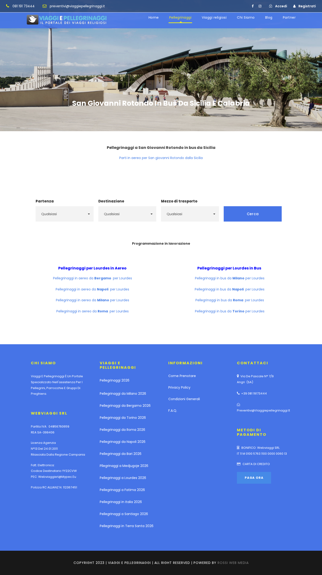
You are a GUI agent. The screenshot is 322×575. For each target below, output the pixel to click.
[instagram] (260, 6)
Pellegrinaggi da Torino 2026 (123, 417)
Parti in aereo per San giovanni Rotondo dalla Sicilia (161, 157)
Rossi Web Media (233, 562)
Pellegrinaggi (180, 17)
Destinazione (111, 201)
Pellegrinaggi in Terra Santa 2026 (126, 526)
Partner (289, 17)
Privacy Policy (179, 387)
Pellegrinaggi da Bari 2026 (120, 453)
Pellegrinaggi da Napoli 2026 (122, 441)
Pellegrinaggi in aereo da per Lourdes (92, 278)
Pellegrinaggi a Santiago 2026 (124, 514)
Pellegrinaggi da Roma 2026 (122, 429)
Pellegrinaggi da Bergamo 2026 (125, 405)
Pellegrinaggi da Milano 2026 (123, 393)
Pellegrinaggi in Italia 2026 (121, 501)
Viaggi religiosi (214, 17)
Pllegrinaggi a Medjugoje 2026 (124, 465)
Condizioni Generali (184, 399)
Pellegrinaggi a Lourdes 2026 (123, 477)
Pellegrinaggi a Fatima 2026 (122, 489)
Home (154, 17)
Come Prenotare (182, 376)
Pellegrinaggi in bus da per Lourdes (229, 278)
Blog (268, 17)
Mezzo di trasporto (179, 201)
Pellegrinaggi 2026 (114, 380)
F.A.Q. (172, 410)
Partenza (45, 201)
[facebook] (253, 6)
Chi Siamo (246, 17)
